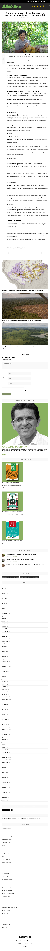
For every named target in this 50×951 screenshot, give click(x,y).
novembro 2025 (5, 608)
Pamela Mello (7, 896)
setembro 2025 (5, 613)
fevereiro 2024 (5, 661)
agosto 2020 (4, 767)
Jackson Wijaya (6, 916)
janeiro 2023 (4, 694)
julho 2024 (4, 648)
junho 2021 (4, 742)
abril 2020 (4, 777)
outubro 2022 (5, 701)
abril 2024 (4, 656)
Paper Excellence (9, 839)
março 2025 (4, 628)
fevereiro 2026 (5, 600)
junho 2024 (4, 651)
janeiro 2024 (4, 664)
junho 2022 (4, 711)
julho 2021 (4, 739)
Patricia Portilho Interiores (6, 831)
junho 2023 (4, 681)
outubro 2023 (5, 671)
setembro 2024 (5, 643)
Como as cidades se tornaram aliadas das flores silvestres (20, 559)
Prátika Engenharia (11, 171)
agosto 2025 (4, 616)
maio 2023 (4, 684)
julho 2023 (4, 679)
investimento (17, 247)
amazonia (11, 247)
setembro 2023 (5, 674)
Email (3, 377)
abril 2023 (4, 686)
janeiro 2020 (4, 785)
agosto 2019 (4, 797)
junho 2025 (4, 621)
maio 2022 (4, 714)
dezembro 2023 (5, 666)
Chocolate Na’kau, (35, 125)
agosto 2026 (4, 585)
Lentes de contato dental (6, 859)
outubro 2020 (5, 762)
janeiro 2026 (4, 603)
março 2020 (4, 779)
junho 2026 (4, 590)
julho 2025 (4, 618)
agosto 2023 (4, 676)
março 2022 (4, 719)
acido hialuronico (11, 893)
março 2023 (4, 689)
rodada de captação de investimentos (30, 54)
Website (3, 382)
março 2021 (4, 749)
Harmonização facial (5, 873)
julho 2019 (4, 800)
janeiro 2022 (4, 724)
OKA (7, 146)
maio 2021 (4, 744)
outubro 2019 (4, 792)
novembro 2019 (5, 790)
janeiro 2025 (4, 633)
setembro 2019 (5, 795)
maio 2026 (4, 593)
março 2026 (4, 598)
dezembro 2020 (5, 757)
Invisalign (3, 870)
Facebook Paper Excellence (6, 862)
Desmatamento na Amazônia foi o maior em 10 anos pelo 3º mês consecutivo (22, 346)
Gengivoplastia (4, 918)
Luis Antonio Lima (7, 828)
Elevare (3, 856)
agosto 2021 (4, 737)
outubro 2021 (4, 732)
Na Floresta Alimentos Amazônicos (14, 125)
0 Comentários (14, 556)
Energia (11, 577)
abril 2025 (4, 626)
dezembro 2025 (5, 606)
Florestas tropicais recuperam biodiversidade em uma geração (21, 554)
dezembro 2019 (5, 787)
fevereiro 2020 (5, 782)
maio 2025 (4, 623)
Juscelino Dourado (9, 865)
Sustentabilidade (25, 17)
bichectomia (10, 890)
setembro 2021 (5, 734)
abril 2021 (4, 747)
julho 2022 (4, 709)
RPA (9, 910)
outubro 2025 (5, 611)
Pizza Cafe (3, 845)
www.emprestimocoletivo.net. (25, 223)
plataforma (24, 247)
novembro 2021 (5, 729)
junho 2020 (4, 772)
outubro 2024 (5, 641)
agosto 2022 (4, 706)
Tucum (8, 194)
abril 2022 (4, 716)
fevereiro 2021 (5, 752)
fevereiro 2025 (5, 631)
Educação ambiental (5, 577)
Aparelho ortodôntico (5, 927)
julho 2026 (4, 588)
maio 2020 (4, 774)
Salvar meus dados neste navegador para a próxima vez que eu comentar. (17, 390)
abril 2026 (4, 595)
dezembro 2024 (5, 636)
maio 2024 (4, 653)
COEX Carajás (9, 103)
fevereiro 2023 (5, 691)
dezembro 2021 (5, 727)
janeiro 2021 (4, 754)
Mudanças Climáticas (23, 577)
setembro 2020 (5, 764)
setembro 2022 (5, 704)
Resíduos (29, 577)
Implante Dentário (5, 921)
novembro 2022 (5, 699)
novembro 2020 (5, 759)
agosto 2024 (4, 646)
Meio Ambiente (16, 577)
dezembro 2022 (5, 696)
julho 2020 (4, 769)
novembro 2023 (5, 669)
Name (3, 372)
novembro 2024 (5, 638)
